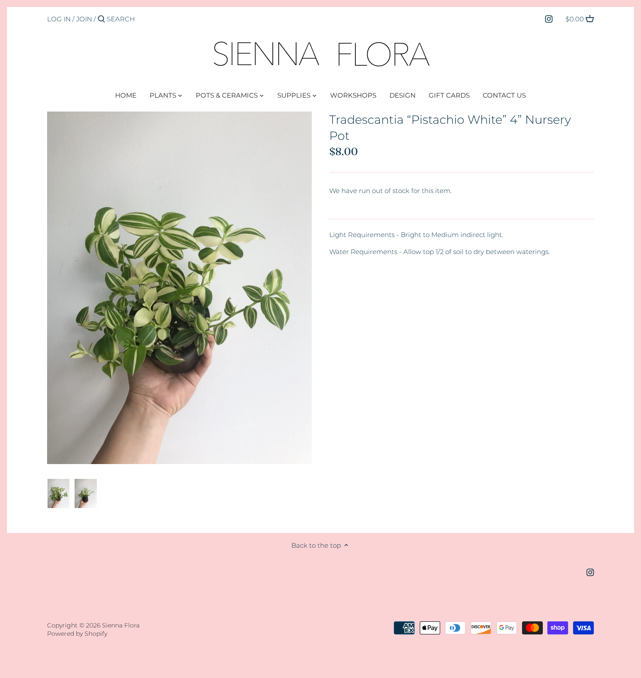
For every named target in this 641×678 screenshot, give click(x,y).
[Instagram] (548, 18)
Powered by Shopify (77, 633)
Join (84, 19)
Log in (59, 19)
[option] (58, 493)
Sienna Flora (121, 625)
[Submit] (101, 19)
